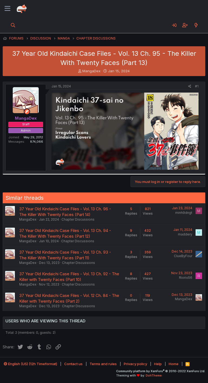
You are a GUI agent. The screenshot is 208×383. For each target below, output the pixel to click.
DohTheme (154, 375)
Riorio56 (185, 278)
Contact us (73, 364)
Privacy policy (135, 364)
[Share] (189, 86)
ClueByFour (183, 256)
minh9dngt (183, 213)
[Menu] (7, 8)
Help (158, 364)
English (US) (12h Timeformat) (32, 364)
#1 (197, 86)
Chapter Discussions (78, 219)
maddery (185, 234)
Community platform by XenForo (160, 371)
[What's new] (196, 25)
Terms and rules (103, 364)
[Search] (13, 25)
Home (173, 364)
